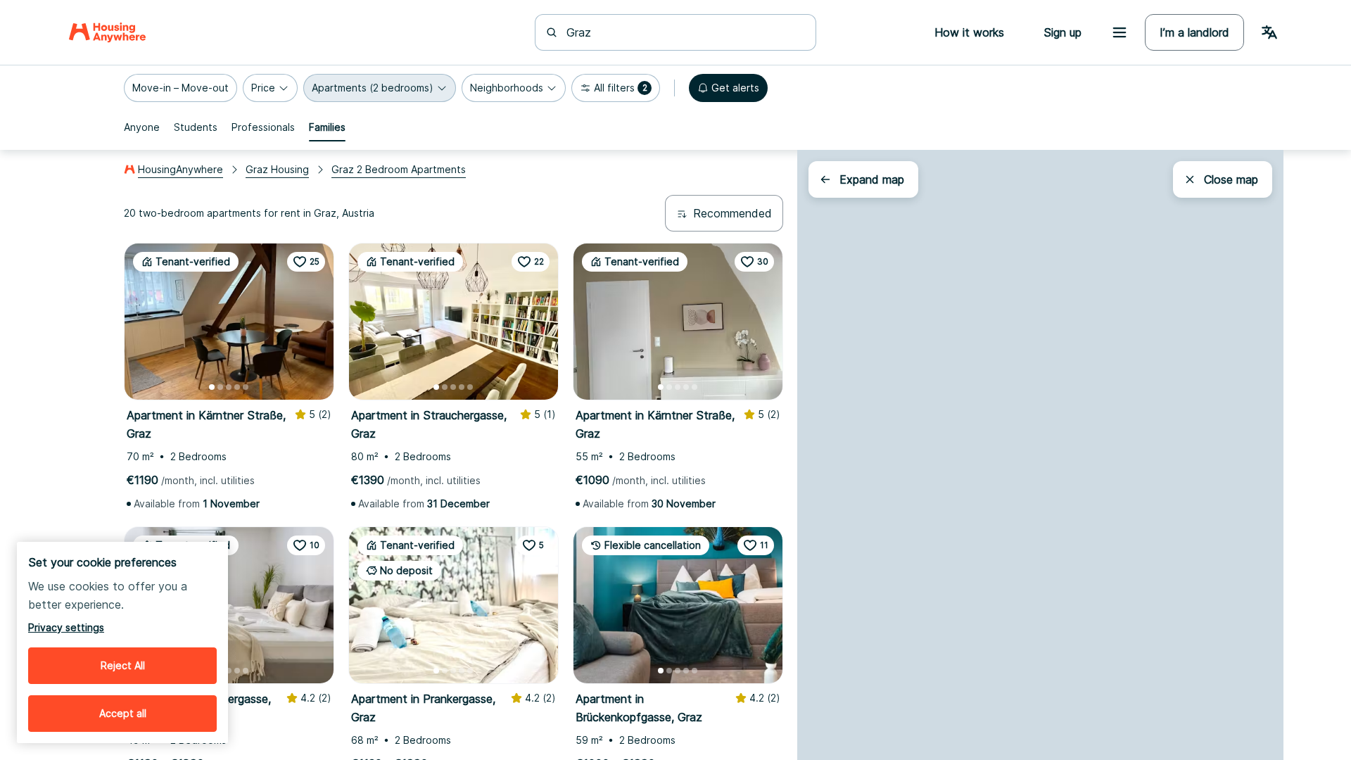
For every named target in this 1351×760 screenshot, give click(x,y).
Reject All (123, 665)
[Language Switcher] (1269, 32)
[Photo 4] (237, 387)
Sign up (1063, 32)
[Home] (107, 32)
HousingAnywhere (180, 169)
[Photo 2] (220, 387)
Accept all (122, 713)
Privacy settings (66, 627)
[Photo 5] (245, 387)
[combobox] (684, 32)
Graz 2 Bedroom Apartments (398, 169)
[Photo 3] (228, 387)
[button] (180, 88)
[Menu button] (1119, 32)
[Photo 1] (212, 387)
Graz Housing (277, 169)
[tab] (142, 127)
